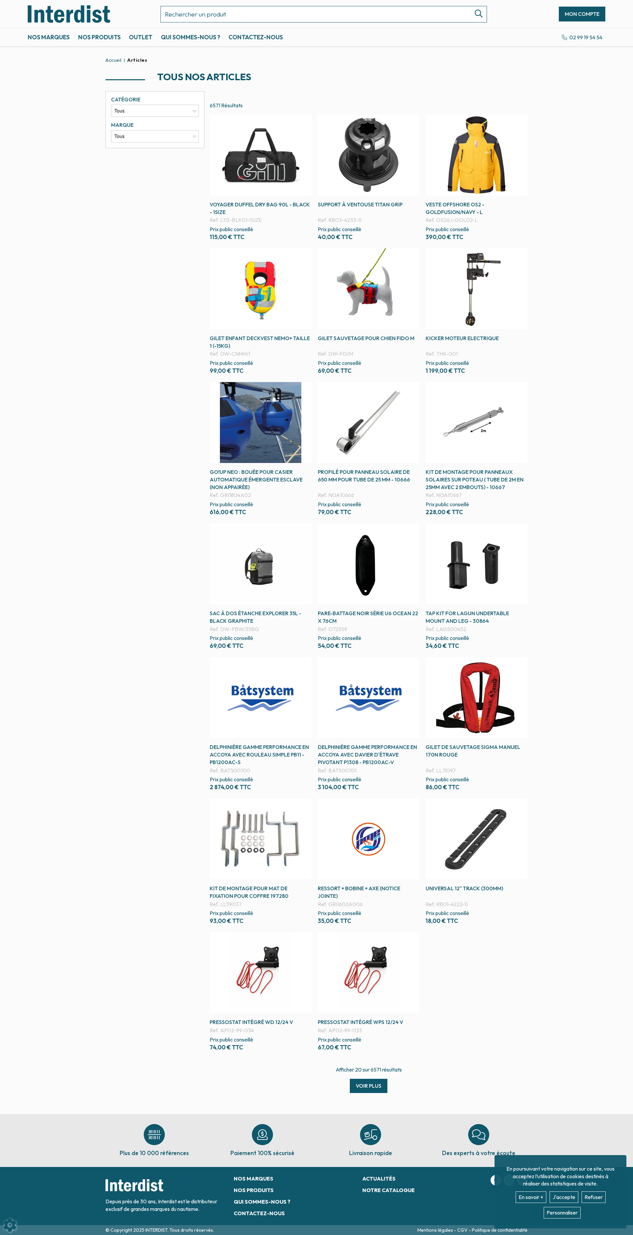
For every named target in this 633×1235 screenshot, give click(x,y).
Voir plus (368, 1085)
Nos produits (99, 37)
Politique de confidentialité (500, 1230)
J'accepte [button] (564, 1197)
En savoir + (531, 1197)
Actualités (379, 1178)
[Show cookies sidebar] (9, 1225)
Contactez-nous (255, 37)
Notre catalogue (388, 1190)
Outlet (140, 37)
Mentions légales (435, 1230)
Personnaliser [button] (562, 1212)
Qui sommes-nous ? (190, 37)
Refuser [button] (594, 1197)
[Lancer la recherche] (476, 14)
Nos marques (49, 37)
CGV (462, 1230)
